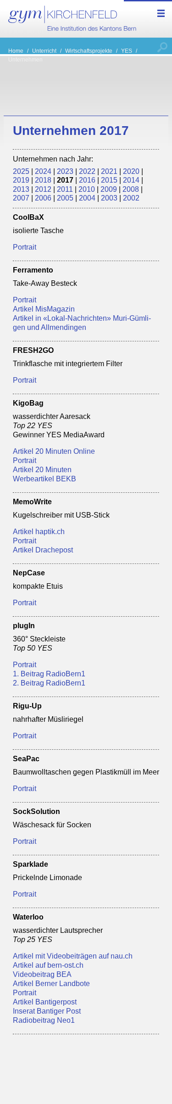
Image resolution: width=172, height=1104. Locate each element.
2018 (43, 180)
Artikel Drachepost (43, 550)
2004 (87, 198)
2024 (43, 171)
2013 (21, 189)
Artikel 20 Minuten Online (54, 451)
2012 (43, 189)
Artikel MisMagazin (44, 309)
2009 (108, 189)
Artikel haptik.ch (39, 531)
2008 (130, 189)
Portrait (24, 247)
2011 (65, 189)
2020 (131, 171)
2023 (65, 171)
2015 (109, 180)
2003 (109, 198)
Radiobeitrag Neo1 (44, 1020)
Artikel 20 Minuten (42, 469)
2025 (21, 171)
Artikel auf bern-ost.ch (48, 965)
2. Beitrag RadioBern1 (49, 683)
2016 (87, 180)
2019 (21, 180)
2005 (65, 198)
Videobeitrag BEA (42, 974)
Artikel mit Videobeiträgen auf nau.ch (73, 956)
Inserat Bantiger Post (47, 1011)
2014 (131, 180)
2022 (87, 171)
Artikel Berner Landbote (51, 983)
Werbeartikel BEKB (44, 478)
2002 (131, 198)
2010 (86, 189)
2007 (21, 198)
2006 (43, 198)
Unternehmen (25, 59)
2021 (109, 171)
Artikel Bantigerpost (45, 1002)
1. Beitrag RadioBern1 (49, 673)
